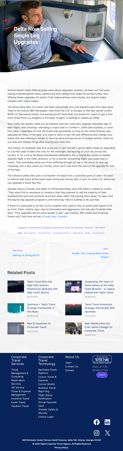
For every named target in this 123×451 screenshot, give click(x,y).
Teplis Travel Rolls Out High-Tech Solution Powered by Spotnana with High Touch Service (42, 287)
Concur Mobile (46, 384)
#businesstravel (30, 233)
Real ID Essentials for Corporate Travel (39, 325)
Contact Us (71, 366)
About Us (72, 357)
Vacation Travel (20, 406)
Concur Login (46, 416)
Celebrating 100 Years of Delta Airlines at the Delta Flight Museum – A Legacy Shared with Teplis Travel (100, 287)
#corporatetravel (45, 233)
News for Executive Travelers (79, 227)
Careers (69, 370)
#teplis (88, 233)
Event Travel (18, 402)
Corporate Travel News (53, 227)
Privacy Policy (61, 447)
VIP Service (17, 387)
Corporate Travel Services (19, 360)
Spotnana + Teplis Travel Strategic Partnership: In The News (41, 308)
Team (68, 362)
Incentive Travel (20, 398)
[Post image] (16, 287)
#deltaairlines (78, 233)
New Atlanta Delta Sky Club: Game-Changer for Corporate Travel (99, 327)
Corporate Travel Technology (47, 360)
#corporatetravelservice (61, 233)
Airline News (35, 227)
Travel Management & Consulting (19, 373)
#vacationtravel (98, 233)
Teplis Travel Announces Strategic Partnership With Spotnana (100, 308)
